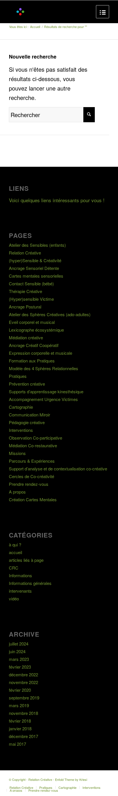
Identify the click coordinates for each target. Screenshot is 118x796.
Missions (17, 453)
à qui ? (15, 545)
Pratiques (18, 376)
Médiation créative (26, 337)
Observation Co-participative (35, 438)
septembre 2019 (24, 698)
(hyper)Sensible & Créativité (35, 260)
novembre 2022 (23, 682)
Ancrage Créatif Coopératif (33, 345)
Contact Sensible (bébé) (31, 283)
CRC (13, 568)
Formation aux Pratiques (32, 361)
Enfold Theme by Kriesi (71, 779)
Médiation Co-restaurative (33, 445)
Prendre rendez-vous (28, 484)
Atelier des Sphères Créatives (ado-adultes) (50, 314)
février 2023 (20, 667)
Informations (20, 575)
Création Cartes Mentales (33, 499)
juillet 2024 (18, 644)
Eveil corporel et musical (32, 322)
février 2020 (20, 690)
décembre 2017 (23, 736)
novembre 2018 (23, 713)
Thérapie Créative (25, 291)
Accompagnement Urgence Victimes (43, 399)
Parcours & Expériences (32, 461)
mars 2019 (19, 705)
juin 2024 (17, 651)
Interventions (21, 430)
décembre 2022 (23, 674)
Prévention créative (27, 384)
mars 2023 (19, 659)
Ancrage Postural (25, 307)
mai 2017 (17, 744)
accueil (15, 552)
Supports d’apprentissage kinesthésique (46, 391)
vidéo (14, 598)
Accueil (35, 27)
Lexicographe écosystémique (36, 330)
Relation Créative (25, 253)
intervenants (20, 591)
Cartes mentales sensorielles (36, 276)
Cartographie (21, 407)
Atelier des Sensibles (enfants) (37, 245)
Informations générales (30, 583)
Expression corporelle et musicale (40, 353)
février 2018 (20, 721)
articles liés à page (26, 560)
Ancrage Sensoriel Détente (34, 268)
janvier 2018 (20, 728)
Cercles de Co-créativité (31, 476)
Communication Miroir (29, 415)
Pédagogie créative (27, 422)
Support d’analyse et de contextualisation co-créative (58, 469)
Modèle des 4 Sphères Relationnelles (43, 368)
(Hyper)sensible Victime (31, 299)
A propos (17, 492)
